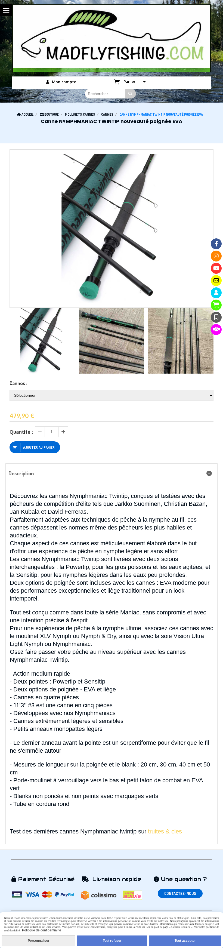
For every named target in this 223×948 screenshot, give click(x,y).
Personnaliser (38, 941)
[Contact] (216, 280)
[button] (206, 341)
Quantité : (21, 432)
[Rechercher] (131, 94)
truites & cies (166, 831)
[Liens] (216, 329)
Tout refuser (112, 941)
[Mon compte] (216, 292)
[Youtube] (216, 268)
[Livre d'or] (216, 317)
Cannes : (18, 383)
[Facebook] (216, 243)
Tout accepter (185, 941)
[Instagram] (216, 256)
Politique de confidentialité (41, 930)
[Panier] (216, 305)
